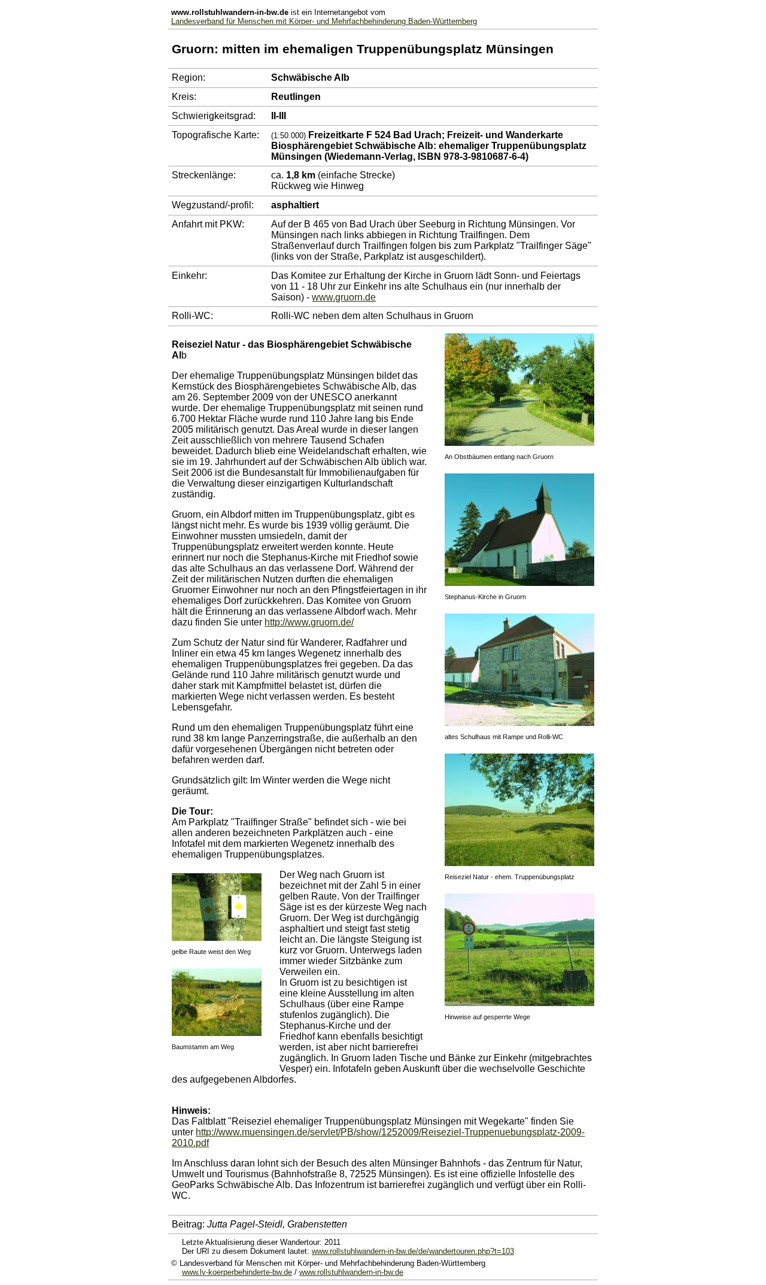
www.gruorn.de (344, 297)
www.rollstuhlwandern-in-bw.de (351, 1272)
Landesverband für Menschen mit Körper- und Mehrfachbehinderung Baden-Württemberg (324, 21)
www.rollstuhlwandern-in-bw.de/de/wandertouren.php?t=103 (413, 1251)
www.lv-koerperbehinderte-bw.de (237, 1272)
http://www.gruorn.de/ (309, 622)
